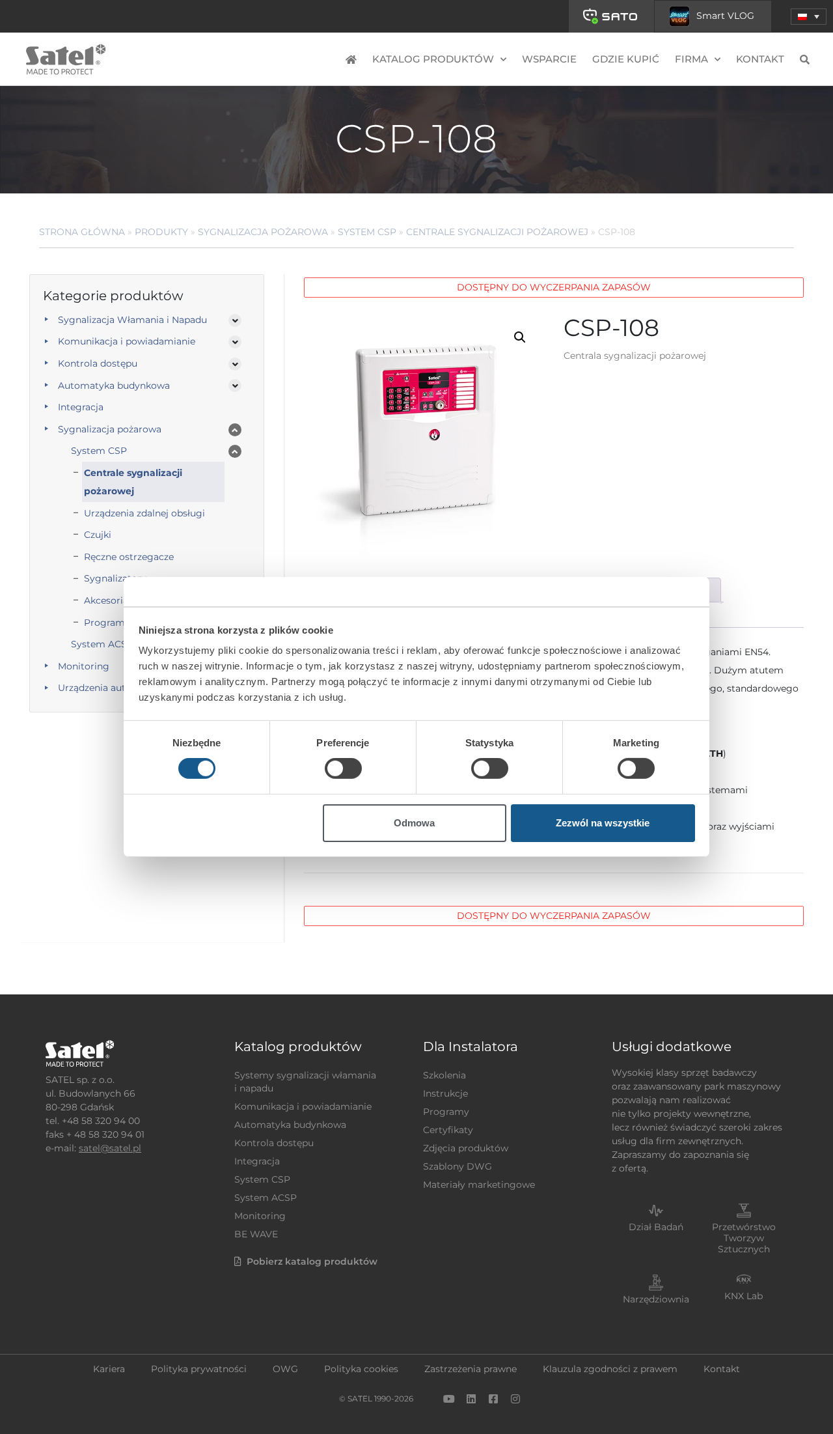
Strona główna (82, 232)
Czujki (97, 535)
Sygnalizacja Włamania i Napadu (132, 320)
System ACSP (265, 1197)
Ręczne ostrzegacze (129, 557)
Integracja (80, 407)
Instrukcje (445, 1093)
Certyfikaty (448, 1130)
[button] (808, 16)
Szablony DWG (457, 1166)
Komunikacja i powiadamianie (126, 341)
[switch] (343, 768)
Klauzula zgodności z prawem (610, 1369)
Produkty (161, 232)
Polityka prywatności (199, 1369)
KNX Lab (743, 1296)
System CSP (367, 232)
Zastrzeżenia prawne (470, 1369)
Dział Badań (656, 1227)
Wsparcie (549, 59)
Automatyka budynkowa (114, 385)
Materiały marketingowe (479, 1184)
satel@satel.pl (110, 1148)
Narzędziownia (656, 1299)
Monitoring (260, 1216)
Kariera (109, 1369)
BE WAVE (256, 1234)
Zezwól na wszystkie (602, 822)
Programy (446, 1112)
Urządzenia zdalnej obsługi (144, 513)
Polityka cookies (361, 1369)
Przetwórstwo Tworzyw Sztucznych (744, 1238)
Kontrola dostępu (97, 363)
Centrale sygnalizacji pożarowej (497, 232)
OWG (285, 1369)
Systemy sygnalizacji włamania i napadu (305, 1081)
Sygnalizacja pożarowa (263, 232)
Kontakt (760, 59)
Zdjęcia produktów (465, 1148)
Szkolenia (444, 1075)
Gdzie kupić (625, 59)
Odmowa (414, 822)
